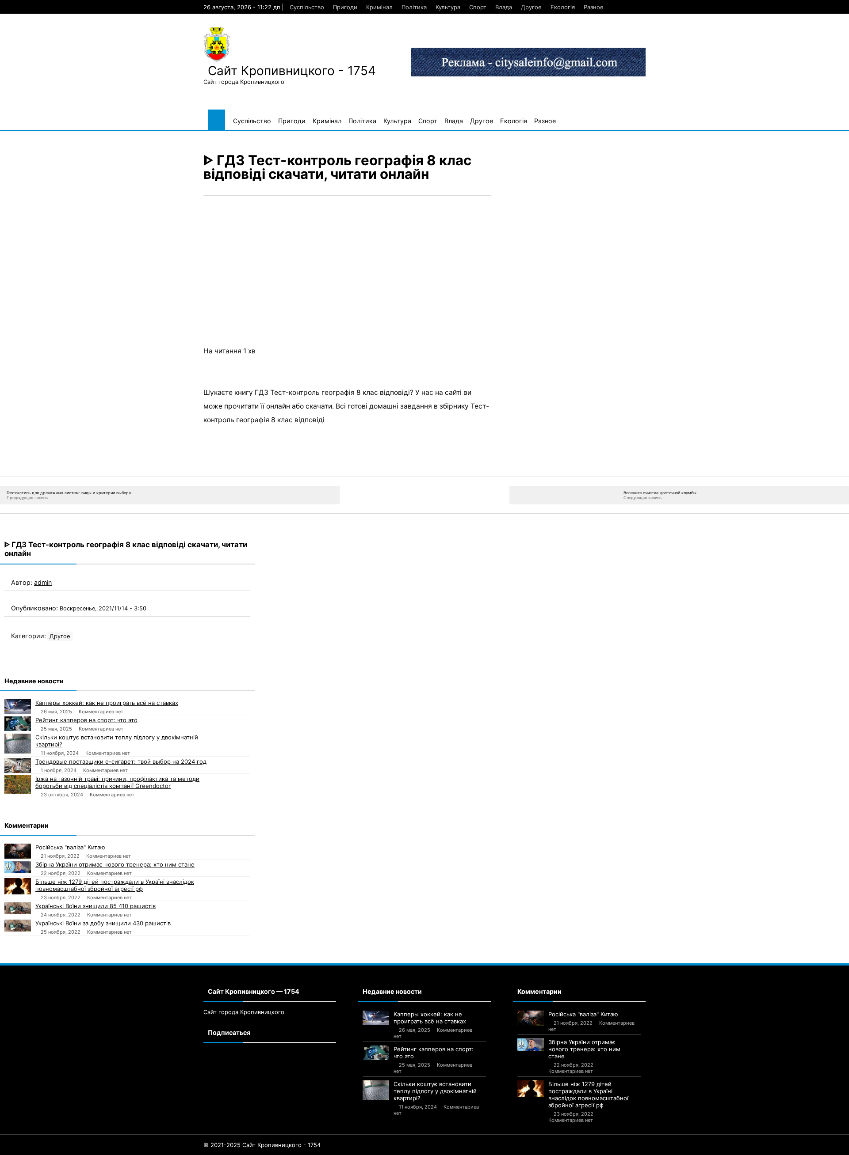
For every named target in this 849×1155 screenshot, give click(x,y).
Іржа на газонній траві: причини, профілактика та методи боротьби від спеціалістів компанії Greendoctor (117, 782)
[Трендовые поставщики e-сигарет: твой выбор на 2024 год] (17, 765)
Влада (503, 7)
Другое (531, 7)
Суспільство (307, 7)
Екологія (563, 7)
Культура (448, 7)
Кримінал (379, 7)
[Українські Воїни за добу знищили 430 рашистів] (17, 926)
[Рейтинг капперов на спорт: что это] (17, 723)
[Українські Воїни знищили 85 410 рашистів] (17, 908)
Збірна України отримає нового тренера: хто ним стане (115, 864)
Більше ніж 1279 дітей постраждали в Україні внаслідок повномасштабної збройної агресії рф (114, 885)
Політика (414, 7)
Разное (594, 7)
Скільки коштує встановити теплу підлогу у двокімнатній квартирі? (116, 741)
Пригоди (345, 7)
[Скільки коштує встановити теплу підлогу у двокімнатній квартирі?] (17, 744)
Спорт (477, 7)
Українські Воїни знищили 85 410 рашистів (95, 905)
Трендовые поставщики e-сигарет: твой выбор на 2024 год (121, 761)
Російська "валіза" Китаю (70, 847)
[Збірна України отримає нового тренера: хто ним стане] (17, 867)
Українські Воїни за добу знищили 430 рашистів (103, 923)
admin (43, 582)
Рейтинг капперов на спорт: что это (86, 719)
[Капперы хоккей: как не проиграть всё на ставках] (17, 706)
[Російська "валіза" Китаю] (17, 851)
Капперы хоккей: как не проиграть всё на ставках (106, 702)
